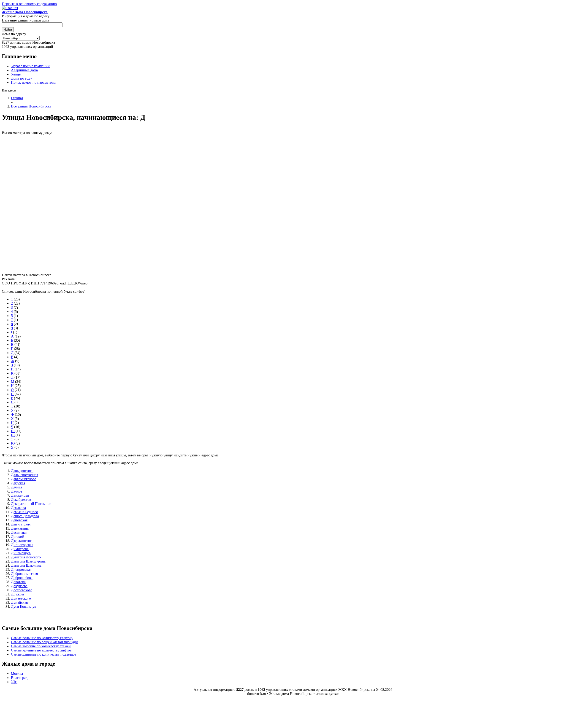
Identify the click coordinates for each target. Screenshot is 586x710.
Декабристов (21, 499)
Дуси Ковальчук (23, 606)
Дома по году (21, 78)
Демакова (18, 508)
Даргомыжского (23, 479)
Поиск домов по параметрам (33, 82)
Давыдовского (22, 471)
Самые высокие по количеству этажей (41, 646)
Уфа (14, 682)
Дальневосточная (24, 475)
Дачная (16, 487)
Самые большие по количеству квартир (42, 638)
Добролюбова (22, 578)
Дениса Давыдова (25, 516)
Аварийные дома (24, 70)
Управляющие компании (30, 66)
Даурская (18, 483)
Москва (17, 673)
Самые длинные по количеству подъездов (43, 654)
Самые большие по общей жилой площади (44, 642)
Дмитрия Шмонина (26, 565)
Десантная (19, 532)
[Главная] (10, 8)
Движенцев (20, 495)
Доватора (18, 582)
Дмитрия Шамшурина (28, 561)
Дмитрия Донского (26, 557)
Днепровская (21, 569)
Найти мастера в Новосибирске (26, 275)
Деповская (19, 520)
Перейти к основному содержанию (29, 4)
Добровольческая (24, 574)
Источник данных (327, 694)
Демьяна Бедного (24, 512)
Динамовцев (21, 553)
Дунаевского (21, 598)
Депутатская (20, 524)
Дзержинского (22, 541)
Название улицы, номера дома (25, 20)
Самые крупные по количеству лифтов (41, 650)
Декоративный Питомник (31, 504)
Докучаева (19, 586)
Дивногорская (22, 545)
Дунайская (19, 602)
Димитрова (20, 549)
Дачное (16, 491)
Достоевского (21, 590)
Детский (17, 537)
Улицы (16, 74)
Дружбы (17, 594)
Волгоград (19, 678)
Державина (20, 528)
